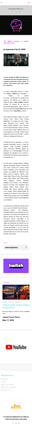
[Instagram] (19, 12)
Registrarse (4, 379)
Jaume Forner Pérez (11, 317)
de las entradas (7, 384)
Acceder (3, 382)
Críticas (4, 302)
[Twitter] (16, 12)
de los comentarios (8, 387)
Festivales (18, 302)
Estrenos (11, 302)
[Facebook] (12, 12)
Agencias (10, 49)
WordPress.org (5, 390)
